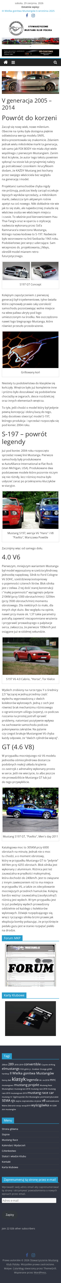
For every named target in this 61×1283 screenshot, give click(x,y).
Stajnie (6, 1134)
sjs (13, 1100)
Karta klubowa (10, 1167)
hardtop (5, 1074)
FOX (22, 1069)
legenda (32, 1079)
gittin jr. (27, 1069)
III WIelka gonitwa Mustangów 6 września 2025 (28, 10)
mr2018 (46, 1080)
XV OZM (53, 1105)
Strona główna (10, 1129)
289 (11, 1064)
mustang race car (40, 1092)
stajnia (18, 1101)
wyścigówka (40, 1105)
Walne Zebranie (9, 1105)
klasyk (19, 1079)
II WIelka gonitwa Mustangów (32, 1073)
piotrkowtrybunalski (49, 1097)
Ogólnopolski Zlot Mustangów (26, 1097)
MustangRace (8, 1089)
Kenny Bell (6, 1080)
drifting (51, 1064)
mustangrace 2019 (19, 1093)
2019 (21, 1064)
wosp (18, 1105)
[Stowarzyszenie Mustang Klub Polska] (5, 62)
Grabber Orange (39, 1069)
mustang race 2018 (39, 1089)
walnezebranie (52, 1101)
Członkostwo (9, 1150)
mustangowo (7, 1085)
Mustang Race (46, 1085)
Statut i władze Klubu (14, 1156)
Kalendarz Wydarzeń (13, 1145)
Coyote (45, 1064)
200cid (4, 1064)
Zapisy (10, 1215)
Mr (40, 1080)
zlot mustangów (9, 1109)
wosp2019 (26, 1105)
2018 (16, 1064)
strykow (37, 1101)
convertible (32, 1064)
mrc (53, 1079)
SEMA (6, 1100)
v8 (43, 1100)
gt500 (49, 1069)
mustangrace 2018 (22, 1089)
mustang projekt (26, 1085)
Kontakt (6, 1161)
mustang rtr (7, 1097)
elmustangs (10, 1068)
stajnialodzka (28, 1101)
